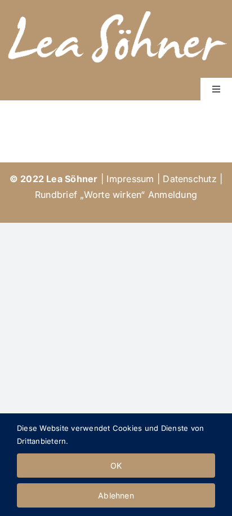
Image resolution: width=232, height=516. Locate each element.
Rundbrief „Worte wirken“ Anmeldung (116, 194)
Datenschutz (190, 178)
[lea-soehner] (116, 9)
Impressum (130, 178)
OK (116, 465)
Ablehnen (116, 495)
